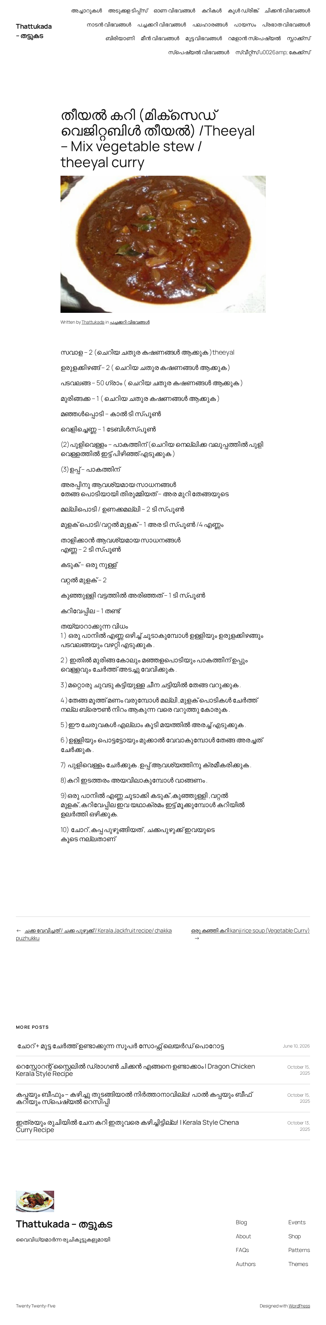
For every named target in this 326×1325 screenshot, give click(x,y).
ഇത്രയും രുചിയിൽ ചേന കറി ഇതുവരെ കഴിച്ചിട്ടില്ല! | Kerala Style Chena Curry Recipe (127, 1126)
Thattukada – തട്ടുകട (34, 31)
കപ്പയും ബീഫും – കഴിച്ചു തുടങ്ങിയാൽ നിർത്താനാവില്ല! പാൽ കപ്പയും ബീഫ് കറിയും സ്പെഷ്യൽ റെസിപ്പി (134, 1098)
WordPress (299, 1306)
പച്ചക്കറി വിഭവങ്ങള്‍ (130, 322)
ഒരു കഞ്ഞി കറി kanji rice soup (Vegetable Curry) (250, 930)
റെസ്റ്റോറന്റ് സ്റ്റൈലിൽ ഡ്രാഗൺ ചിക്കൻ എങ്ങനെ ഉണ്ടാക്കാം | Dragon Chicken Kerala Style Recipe (135, 1070)
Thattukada (93, 322)
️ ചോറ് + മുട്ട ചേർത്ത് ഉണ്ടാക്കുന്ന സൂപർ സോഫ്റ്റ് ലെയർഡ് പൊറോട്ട (120, 1045)
